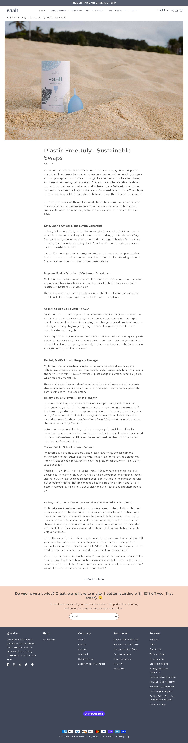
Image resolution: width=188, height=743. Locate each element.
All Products (49, 639)
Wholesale (83, 654)
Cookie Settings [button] (158, 704)
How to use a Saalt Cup (126, 639)
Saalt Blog (21, 17)
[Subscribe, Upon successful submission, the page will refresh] (116, 616)
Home (10, 17)
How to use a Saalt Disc (126, 644)
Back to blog (95, 579)
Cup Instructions (122, 654)
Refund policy (78, 737)
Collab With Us (85, 659)
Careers (82, 649)
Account (154, 639)
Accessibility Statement (162, 686)
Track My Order (157, 654)
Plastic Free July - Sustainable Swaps (47, 17)
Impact (82, 644)
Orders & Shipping (159, 664)
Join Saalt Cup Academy (162, 682)
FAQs (152, 644)
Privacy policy (92, 737)
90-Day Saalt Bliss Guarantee (159, 670)
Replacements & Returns (163, 677)
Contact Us (155, 649)
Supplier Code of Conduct (91, 664)
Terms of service (107, 737)
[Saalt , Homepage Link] (12, 10)
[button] (44, 11)
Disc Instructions (122, 659)
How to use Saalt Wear (126, 649)
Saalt (67, 737)
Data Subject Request (161, 691)
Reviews (118, 664)
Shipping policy (122, 737)
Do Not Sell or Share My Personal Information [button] (162, 698)
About (81, 639)
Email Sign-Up (157, 659)
